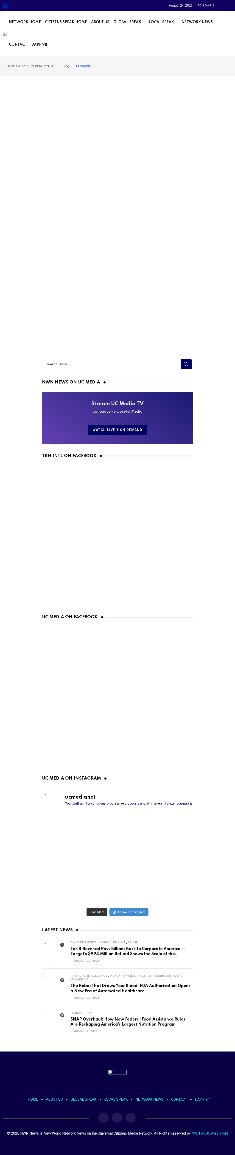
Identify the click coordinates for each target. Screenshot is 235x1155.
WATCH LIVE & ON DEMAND (117, 430)
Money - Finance (112, 942)
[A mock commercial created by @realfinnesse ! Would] (168, 829)
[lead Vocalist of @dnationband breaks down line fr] (168, 860)
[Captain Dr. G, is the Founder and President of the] (66, 860)
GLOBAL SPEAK (127, 22)
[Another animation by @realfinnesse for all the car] (168, 890)
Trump (133, 942)
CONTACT (18, 45)
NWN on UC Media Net (210, 1133)
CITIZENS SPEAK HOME (66, 22)
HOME (33, 1099)
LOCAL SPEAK (161, 22)
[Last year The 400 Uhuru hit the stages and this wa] (117, 890)
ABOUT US (100, 22)
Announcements (83, 942)
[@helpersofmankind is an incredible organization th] (117, 829)
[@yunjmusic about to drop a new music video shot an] (117, 860)
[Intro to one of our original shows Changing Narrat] (66, 829)
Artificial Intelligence (88, 975)
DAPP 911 (39, 45)
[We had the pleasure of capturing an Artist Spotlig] (66, 890)
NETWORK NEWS (197, 22)
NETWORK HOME (25, 22)
